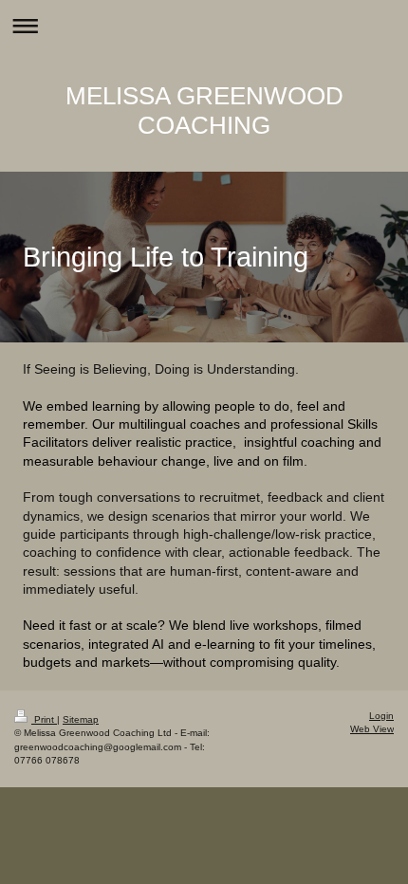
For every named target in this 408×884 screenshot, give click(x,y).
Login (381, 715)
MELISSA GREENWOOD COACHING (204, 110)
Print (44, 719)
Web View (372, 729)
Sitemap (81, 719)
